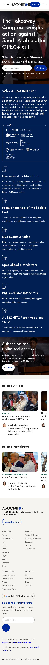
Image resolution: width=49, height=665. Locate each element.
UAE (4, 545)
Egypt (4, 555)
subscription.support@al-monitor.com (16, 642)
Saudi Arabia (7, 538)
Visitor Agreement (9, 575)
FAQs (4, 582)
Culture (28, 545)
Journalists (29, 578)
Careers (28, 585)
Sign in (44, 4)
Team (27, 582)
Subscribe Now (12, 521)
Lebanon (5, 562)
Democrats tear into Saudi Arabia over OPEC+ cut (16, 418)
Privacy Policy (7, 578)
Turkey (4, 535)
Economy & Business (33, 538)
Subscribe (35, 4)
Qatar (4, 559)
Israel (4, 548)
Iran (3, 542)
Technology (29, 542)
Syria (4, 566)
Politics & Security (32, 535)
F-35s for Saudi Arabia (14, 477)
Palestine (5, 552)
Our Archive (30, 548)
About (27, 575)
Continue (8, 367)
